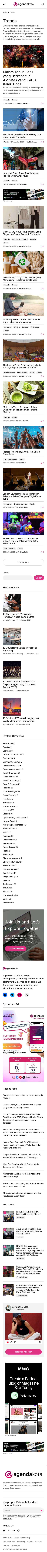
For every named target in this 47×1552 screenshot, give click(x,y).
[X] (12, 995)
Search (5, 573)
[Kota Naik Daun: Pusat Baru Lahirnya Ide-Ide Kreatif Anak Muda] (23, 158)
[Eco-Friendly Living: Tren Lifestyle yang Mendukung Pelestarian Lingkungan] (23, 262)
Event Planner (10, 777)
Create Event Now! (16, 948)
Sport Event (9, 873)
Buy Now (30, 1542)
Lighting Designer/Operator (15, 817)
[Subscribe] (41, 1510)
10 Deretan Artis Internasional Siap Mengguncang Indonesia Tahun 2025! (19, 684)
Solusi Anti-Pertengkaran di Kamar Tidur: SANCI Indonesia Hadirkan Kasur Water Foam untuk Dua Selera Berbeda (23, 1132)
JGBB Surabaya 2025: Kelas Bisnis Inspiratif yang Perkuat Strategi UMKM (29, 1231)
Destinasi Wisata (9, 373)
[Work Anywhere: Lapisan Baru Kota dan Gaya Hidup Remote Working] (23, 304)
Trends (14, 100)
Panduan (33, 239)
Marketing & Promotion (20, 239)
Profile (6, 851)
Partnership (21, 1542)
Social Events (10, 865)
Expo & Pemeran (11, 784)
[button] (4, 4)
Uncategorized (10, 895)
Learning (8, 810)
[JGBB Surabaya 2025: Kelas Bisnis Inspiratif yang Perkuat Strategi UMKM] (8, 1233)
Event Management (10, 459)
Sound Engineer (11, 869)
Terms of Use (7, 1518)
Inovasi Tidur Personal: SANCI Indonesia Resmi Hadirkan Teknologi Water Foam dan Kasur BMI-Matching (22, 1145)
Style (6, 880)
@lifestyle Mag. (20, 1306)
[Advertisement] (23, 194)
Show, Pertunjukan (13, 862)
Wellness (8, 903)
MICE (6, 832)
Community (7, 327)
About (16, 1538)
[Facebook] (5, 995)
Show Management (12, 858)
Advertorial (9, 743)
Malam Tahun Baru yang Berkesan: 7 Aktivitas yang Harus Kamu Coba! (19, 78)
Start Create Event (9, 1542)
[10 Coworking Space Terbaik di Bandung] (12, 636)
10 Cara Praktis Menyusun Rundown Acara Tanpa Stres (18, 615)
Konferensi (8, 803)
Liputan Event (10, 821)
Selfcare (8, 854)
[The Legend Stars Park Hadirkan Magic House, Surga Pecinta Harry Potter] (23, 350)
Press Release (22, 373)
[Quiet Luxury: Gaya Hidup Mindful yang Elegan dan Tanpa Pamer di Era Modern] (23, 217)
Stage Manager (10, 877)
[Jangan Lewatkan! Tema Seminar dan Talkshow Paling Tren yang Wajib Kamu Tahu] (23, 479)
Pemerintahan (10, 840)
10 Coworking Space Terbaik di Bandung (20, 649)
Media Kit (38, 1542)
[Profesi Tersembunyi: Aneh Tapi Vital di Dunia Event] (23, 437)
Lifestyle (7, 100)
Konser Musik (10, 806)
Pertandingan (9, 843)
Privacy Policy (31, 1517)
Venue (7, 899)
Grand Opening (10, 795)
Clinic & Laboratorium (13, 754)
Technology (35, 327)
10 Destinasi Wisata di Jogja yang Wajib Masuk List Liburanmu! (21, 719)
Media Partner (10, 828)
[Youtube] (27, 995)
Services (6, 1546)
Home (5, 12)
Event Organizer (11, 773)
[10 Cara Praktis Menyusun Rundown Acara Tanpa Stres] (12, 603)
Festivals (8, 788)
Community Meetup (12, 762)
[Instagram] (19, 995)
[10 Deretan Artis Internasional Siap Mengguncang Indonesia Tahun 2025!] (12, 670)
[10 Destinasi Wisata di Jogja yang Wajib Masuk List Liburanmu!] (12, 707)
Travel (32, 373)
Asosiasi (7, 747)
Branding (8, 751)
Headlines (8, 799)
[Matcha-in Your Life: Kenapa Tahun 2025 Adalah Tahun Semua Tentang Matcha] (23, 392)
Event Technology (12, 780)
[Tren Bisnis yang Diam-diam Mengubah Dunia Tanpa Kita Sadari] (23, 119)
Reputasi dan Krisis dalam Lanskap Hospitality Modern (28, 1213)
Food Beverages (9, 548)
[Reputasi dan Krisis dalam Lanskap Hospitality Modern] (8, 1216)
